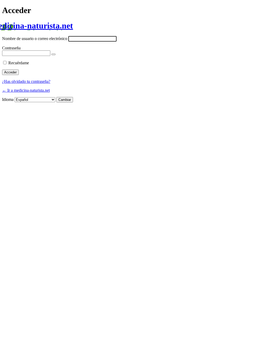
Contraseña (11, 48)
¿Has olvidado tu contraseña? (26, 81)
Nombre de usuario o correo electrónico (34, 38)
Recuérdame (18, 63)
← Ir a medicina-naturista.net (26, 90)
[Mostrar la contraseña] (53, 54)
